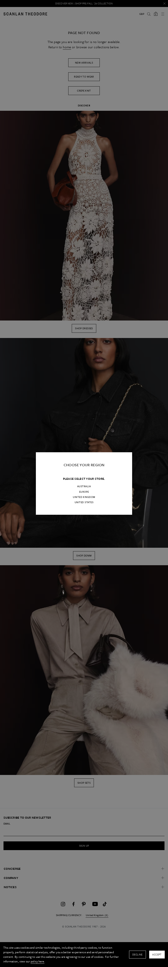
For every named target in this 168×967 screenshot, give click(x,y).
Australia (84, 486)
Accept (157, 954)
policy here (37, 961)
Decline (137, 954)
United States (84, 502)
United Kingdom (84, 497)
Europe (84, 492)
